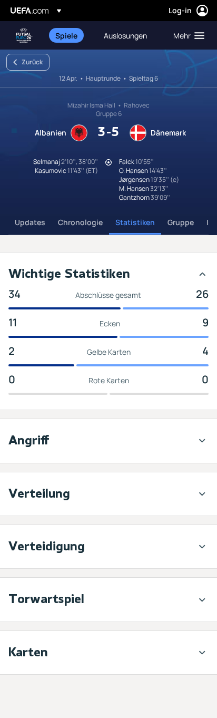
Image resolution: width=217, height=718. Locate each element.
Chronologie (80, 222)
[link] (66, 35)
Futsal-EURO (24, 35)
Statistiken (135, 222)
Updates (30, 222)
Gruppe (180, 222)
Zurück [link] (32, 61)
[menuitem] (70, 35)
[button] (186, 35)
